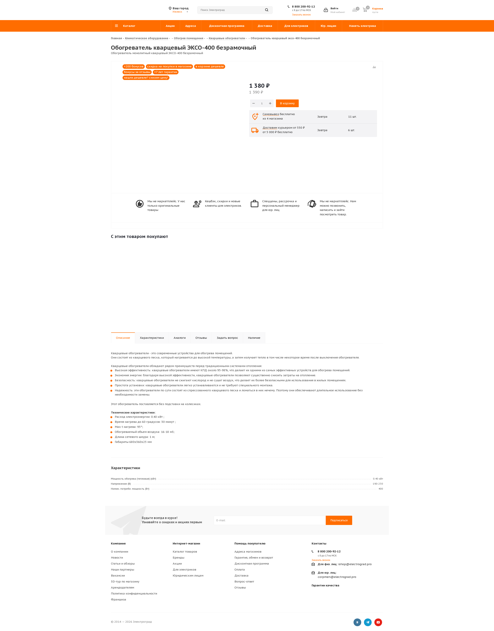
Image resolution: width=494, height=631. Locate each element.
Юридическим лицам (188, 575)
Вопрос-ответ (244, 581)
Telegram (368, 622)
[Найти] (267, 10)
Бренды (178, 557)
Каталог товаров (185, 551)
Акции (177, 563)
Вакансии (118, 575)
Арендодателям (122, 587)
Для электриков (184, 569)
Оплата (239, 569)
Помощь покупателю (250, 543)
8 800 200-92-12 (303, 6)
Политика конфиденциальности (134, 593)
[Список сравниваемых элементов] (355, 10)
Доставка (241, 575)
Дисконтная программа (251, 563)
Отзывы (240, 587)
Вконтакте (357, 622)
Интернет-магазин (186, 543)
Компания (118, 543)
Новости (117, 557)
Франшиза (118, 599)
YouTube (378, 622)
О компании (119, 551)
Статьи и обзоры (123, 563)
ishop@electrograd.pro (345, 564)
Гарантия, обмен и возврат (253, 557)
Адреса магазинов (247, 551)
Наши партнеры (122, 569)
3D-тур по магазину (125, 581)
